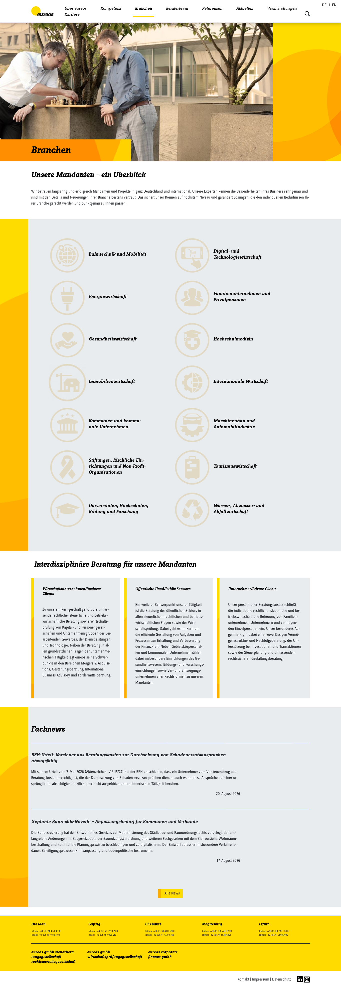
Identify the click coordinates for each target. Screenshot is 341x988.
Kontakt (243, 979)
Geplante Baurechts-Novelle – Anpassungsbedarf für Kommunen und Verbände (114, 821)
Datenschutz (281, 979)
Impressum (260, 979)
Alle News (172, 893)
